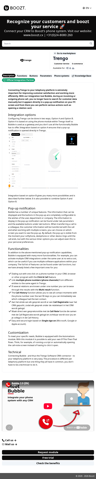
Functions (22, 75)
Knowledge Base (82, 75)
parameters (68, 221)
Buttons (34, 75)
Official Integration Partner (20, 80)
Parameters (46, 75)
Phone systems (61, 75)
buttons (46, 224)
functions (66, 264)
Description (8, 75)
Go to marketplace (66, 53)
